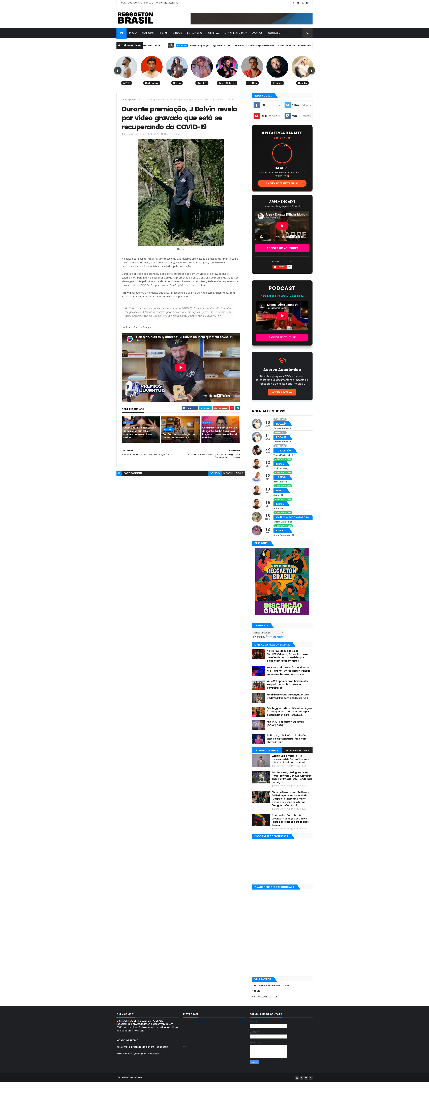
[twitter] (298, 3)
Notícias (148, 33)
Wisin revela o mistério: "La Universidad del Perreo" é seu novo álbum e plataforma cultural (291, 759)
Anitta (289, 45)
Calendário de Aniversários (282, 183)
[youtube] (303, 3)
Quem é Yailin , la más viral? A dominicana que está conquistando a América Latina (139, 432)
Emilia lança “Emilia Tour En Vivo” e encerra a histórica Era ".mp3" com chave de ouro (286, 739)
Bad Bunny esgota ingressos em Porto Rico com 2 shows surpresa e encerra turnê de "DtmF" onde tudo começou (207, 45)
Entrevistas (195, 33)
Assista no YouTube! (282, 248)
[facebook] (294, 3)
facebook (214, 473)
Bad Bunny (168, 429)
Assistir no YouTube (282, 337)
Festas (163, 33)
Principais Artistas (297, 750)
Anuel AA (128, 423)
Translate (278, 636)
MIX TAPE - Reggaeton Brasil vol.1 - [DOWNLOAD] (286, 723)
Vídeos (177, 33)
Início (133, 33)
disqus (239, 473)
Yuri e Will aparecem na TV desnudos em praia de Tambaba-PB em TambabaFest (287, 684)
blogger (228, 473)
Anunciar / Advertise (167, 3)
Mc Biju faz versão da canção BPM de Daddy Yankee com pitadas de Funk (288, 696)
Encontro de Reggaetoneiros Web (271, 985)
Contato (148, 3)
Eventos (257, 33)
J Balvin (132, 99)
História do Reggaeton (266, 996)
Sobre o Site (135, 3)
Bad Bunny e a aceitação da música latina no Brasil (179, 436)
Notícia (141, 99)
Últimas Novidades (267, 750)
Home (123, 3)
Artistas (213, 33)
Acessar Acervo (282, 392)
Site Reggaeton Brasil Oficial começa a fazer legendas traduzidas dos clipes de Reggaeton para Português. (289, 711)
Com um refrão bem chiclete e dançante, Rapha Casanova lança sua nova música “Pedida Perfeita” (220, 432)
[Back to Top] (311, 1078)
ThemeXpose (135, 1077)
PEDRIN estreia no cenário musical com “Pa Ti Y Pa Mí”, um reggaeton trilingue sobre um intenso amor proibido (289, 671)
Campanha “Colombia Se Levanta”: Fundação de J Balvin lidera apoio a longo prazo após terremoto (290, 820)
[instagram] (307, 3)
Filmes (257, 991)
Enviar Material (235, 33)
